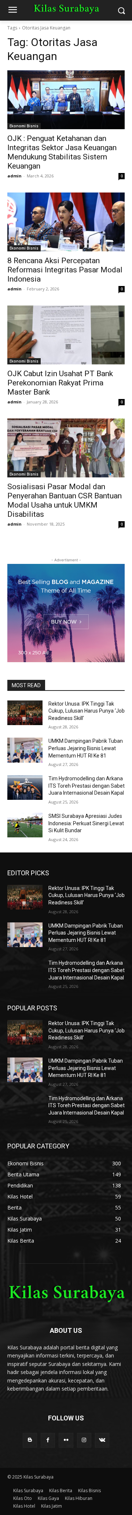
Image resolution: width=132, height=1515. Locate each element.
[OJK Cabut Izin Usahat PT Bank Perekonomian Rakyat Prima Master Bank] (66, 335)
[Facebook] (48, 1440)
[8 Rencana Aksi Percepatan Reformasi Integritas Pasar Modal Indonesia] (66, 222)
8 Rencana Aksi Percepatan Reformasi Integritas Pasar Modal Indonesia (64, 269)
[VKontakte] (102, 1440)
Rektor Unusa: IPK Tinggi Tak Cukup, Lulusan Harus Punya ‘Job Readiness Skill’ (86, 711)
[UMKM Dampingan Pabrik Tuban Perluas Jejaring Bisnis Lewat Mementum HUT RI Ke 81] (25, 750)
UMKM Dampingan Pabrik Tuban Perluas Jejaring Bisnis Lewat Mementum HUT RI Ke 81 (85, 748)
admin (14, 176)
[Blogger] (30, 1440)
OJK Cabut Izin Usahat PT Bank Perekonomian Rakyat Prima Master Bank (60, 382)
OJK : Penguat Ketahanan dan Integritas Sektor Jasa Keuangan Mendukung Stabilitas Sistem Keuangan (62, 152)
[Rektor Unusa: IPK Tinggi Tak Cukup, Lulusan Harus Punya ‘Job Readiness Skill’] (25, 712)
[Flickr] (66, 1440)
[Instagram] (84, 1440)
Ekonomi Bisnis (24, 125)
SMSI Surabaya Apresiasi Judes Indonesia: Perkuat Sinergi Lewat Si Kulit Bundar (86, 823)
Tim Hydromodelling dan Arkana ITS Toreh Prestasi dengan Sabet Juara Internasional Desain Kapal (86, 786)
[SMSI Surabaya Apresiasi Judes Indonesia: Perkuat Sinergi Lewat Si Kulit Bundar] (25, 825)
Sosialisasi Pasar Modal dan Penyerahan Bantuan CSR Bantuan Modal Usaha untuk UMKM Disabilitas (64, 500)
